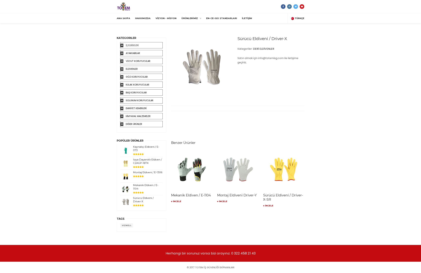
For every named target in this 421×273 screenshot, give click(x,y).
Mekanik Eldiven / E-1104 (191, 195)
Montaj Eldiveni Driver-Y (237, 195)
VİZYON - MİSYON (166, 18)
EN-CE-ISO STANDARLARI (221, 18)
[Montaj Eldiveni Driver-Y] (237, 169)
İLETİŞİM (247, 18)
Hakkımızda (143, 18)
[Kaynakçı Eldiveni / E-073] (125, 150)
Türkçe (299, 18)
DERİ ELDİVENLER (263, 49)
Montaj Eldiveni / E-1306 (147, 172)
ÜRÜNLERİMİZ (189, 18)
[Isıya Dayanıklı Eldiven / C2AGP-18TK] (125, 163)
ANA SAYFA (123, 18)
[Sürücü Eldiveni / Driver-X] (125, 202)
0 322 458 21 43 (243, 253)
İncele (176, 201)
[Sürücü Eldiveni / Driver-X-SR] (283, 169)
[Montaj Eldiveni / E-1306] (125, 176)
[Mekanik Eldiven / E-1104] (191, 169)
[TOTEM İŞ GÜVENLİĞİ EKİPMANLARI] (124, 6)
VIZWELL (126, 225)
